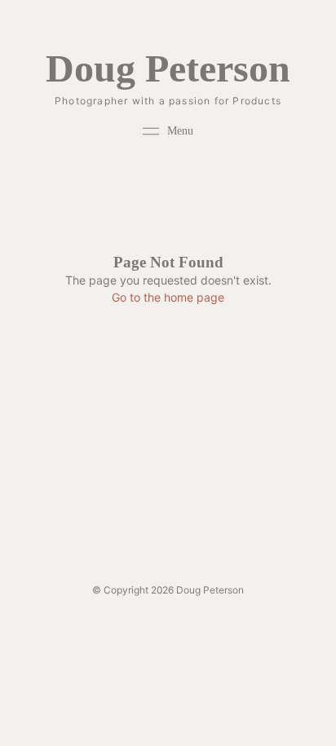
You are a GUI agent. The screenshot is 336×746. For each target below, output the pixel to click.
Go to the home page (168, 297)
